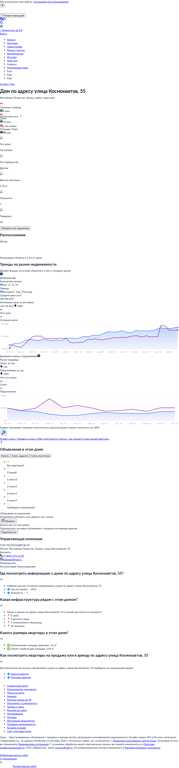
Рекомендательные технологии (142, 747)
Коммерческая (15, 53)
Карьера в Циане (16, 727)
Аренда (11, 39)
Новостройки (14, 46)
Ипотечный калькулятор (21, 720)
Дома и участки (16, 50)
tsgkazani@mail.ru (12, 559)
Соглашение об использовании (51, 1)
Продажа (12, 43)
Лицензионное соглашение (33, 744)
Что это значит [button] (8, 377)
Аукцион (11, 696)
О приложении (8, 758)
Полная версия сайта (24, 766)
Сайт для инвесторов (19, 731)
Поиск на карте (15, 692)
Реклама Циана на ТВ (19, 699)
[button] (93, 465)
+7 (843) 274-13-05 (13, 555)
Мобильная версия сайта (14, 755)
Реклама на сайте (17, 710)
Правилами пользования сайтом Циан (134, 740)
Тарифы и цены (15, 706)
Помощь (12, 717)
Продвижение (15, 713)
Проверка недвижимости (21, 724)
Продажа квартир (21, 677)
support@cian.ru (64, 747)
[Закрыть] (2, 5)
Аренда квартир (20, 673)
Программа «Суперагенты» (22, 703)
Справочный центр (17, 685)
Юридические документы (21, 689)
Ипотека (12, 57)
